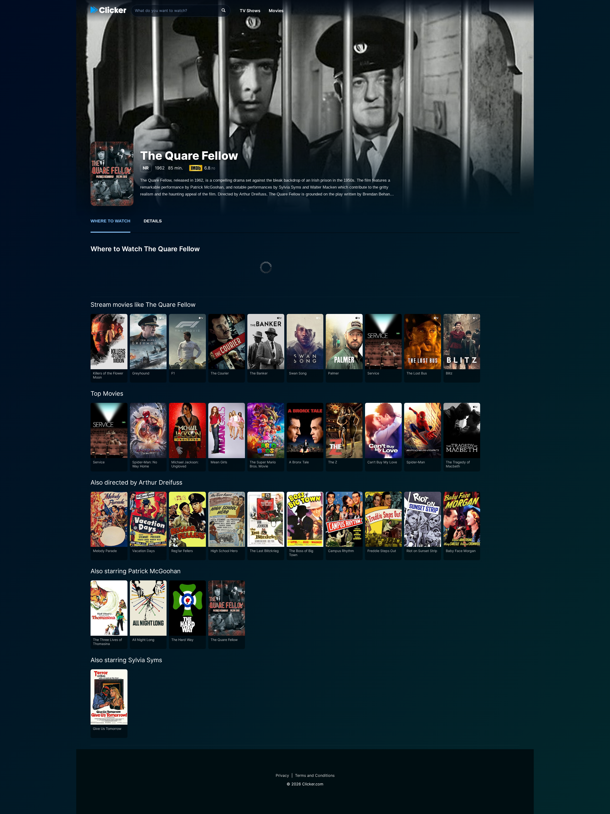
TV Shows (250, 10)
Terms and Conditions (315, 775)
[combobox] (180, 11)
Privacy (282, 775)
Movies (276, 10)
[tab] (114, 224)
